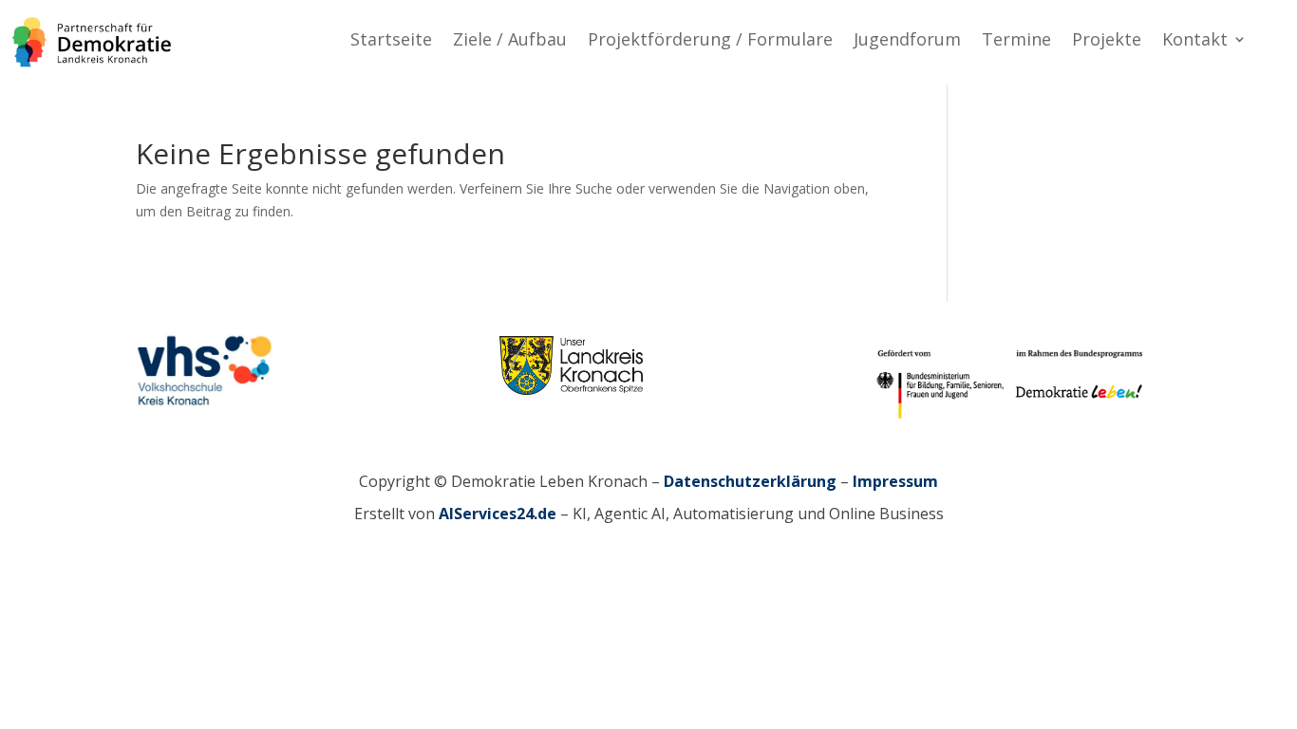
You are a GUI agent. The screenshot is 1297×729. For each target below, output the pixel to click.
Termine (1016, 41)
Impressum (895, 481)
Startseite (391, 41)
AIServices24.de (497, 513)
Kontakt (1195, 41)
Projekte (1106, 41)
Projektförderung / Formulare (710, 41)
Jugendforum (907, 41)
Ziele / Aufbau (510, 41)
